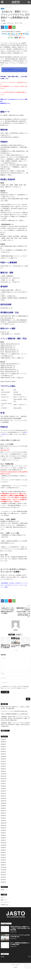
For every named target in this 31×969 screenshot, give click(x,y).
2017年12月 (3, 867)
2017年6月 (3, 877)
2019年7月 (3, 832)
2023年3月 (3, 754)
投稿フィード (4, 899)
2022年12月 (3, 756)
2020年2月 (3, 818)
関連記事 (11, 634)
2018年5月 (3, 857)
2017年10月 (3, 869)
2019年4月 (3, 835)
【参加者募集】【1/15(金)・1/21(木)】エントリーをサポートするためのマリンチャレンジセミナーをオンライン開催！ (14, 585)
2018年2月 (3, 864)
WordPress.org (4, 904)
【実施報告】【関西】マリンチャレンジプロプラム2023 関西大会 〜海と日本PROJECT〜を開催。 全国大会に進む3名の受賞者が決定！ (15, 724)
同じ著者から (18, 634)
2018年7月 (3, 852)
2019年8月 (3, 830)
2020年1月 (3, 820)
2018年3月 (3, 862)
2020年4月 (3, 813)
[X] (6, 27)
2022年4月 (3, 763)
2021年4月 (3, 788)
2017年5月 (3, 879)
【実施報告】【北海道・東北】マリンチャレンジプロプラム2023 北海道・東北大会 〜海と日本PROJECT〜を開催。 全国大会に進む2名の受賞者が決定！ (15, 718)
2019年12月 (3, 823)
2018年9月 (3, 847)
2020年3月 (3, 815)
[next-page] (16, 650)
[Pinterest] (10, 27)
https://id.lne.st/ (4, 450)
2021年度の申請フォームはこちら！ (14, 69)
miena (4, 23)
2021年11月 (3, 776)
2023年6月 (3, 746)
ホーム (2, 5)
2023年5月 (3, 749)
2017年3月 (3, 882)
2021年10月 (3, 778)
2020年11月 (3, 800)
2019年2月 (3, 840)
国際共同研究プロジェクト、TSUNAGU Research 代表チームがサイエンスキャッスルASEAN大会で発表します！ (23, 612)
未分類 (6, 5)
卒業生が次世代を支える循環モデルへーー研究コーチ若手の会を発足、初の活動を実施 (5, 646)
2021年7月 (3, 783)
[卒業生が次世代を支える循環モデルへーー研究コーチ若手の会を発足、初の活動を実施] (5, 640)
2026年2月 (3, 739)
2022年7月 (3, 761)
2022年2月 (3, 768)
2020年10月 (3, 803)
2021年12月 (3, 773)
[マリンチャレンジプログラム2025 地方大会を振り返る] (15, 640)
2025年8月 (3, 741)
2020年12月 (3, 798)
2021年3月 (3, 791)
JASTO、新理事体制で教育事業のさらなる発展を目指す (25, 645)
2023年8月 (3, 744)
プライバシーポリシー (15, 964)
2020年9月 (3, 805)
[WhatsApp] (14, 27)
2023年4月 (3, 751)
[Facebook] (2, 27)
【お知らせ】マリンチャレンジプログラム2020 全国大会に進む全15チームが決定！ (7, 610)
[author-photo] (15, 624)
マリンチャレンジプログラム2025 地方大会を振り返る (15, 645)
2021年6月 (3, 786)
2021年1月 (3, 796)
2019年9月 (3, 828)
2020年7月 (3, 810)
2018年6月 (3, 855)
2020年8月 (3, 808)
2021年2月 (3, 793)
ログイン (3, 897)
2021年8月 (3, 781)
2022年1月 (3, 771)
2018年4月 (3, 860)
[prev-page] (14, 650)
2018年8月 (3, 850)
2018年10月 (3, 845)
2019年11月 (3, 825)
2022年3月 (3, 766)
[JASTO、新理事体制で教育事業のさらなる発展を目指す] (25, 640)
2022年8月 (3, 759)
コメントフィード (5, 902)
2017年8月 (3, 874)
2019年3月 (3, 837)
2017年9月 (3, 872)
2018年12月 (3, 842)
